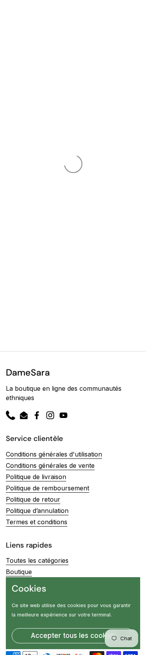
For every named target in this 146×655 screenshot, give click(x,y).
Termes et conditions (36, 522)
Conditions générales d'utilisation (54, 454)
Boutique (19, 572)
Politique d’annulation (37, 511)
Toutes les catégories (37, 560)
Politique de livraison (36, 477)
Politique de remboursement (47, 488)
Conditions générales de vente (50, 465)
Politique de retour (33, 499)
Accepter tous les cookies (73, 635)
